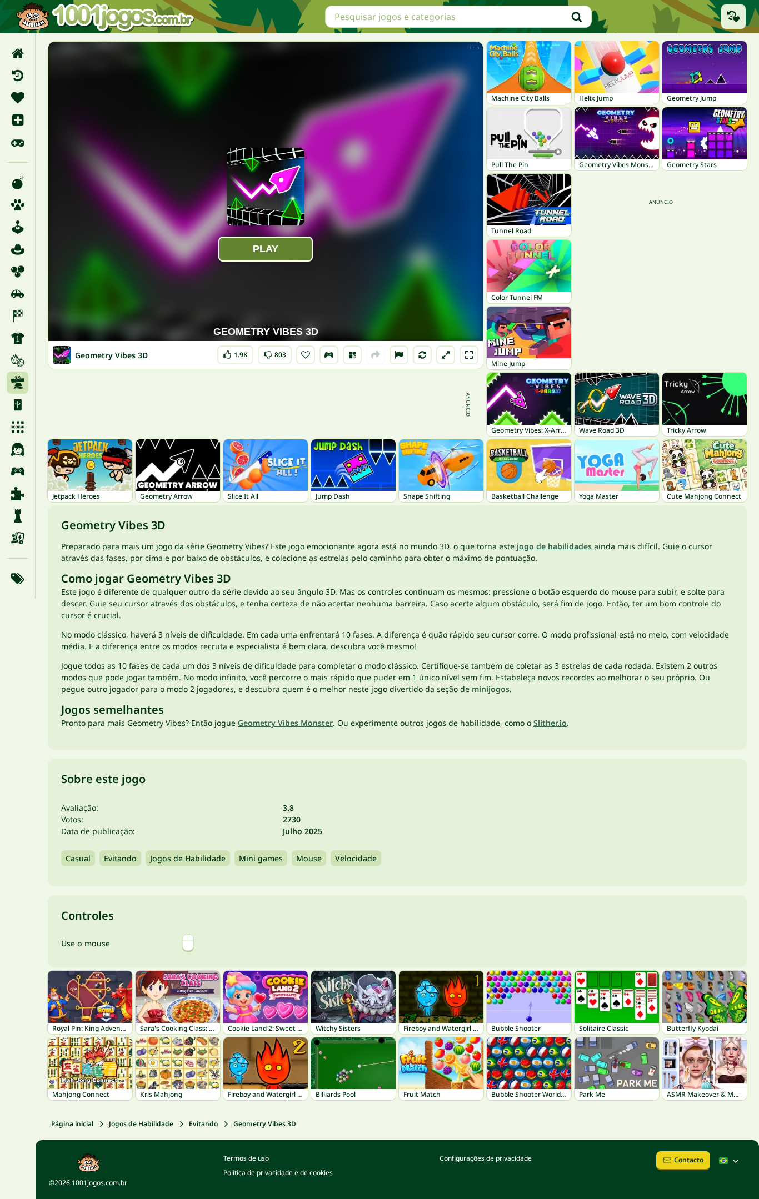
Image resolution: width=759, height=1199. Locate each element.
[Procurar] (576, 17)
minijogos (491, 689)
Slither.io (550, 723)
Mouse (309, 858)
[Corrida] (17, 316)
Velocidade (356, 858)
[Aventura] (17, 249)
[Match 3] (17, 427)
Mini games (261, 858)
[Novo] (17, 120)
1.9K (236, 352)
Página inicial (72, 1123)
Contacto (688, 1160)
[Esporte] (17, 338)
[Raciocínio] (17, 516)
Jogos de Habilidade (188, 858)
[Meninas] (17, 449)
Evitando (120, 858)
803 (275, 352)
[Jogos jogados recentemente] (733, 16)
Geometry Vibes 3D (264, 1123)
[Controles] (328, 354)
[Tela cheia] (469, 354)
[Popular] (17, 142)
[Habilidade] (17, 383)
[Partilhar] (375, 354)
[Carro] (17, 294)
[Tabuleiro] (17, 538)
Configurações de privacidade (486, 1158)
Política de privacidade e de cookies (278, 1172)
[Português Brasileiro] (730, 1160)
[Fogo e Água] (17, 360)
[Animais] (17, 205)
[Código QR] (352, 354)
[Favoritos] (17, 98)
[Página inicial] (17, 53)
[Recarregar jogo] (422, 354)
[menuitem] (17, 53)
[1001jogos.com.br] (104, 16)
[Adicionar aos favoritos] (305, 354)
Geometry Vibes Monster (285, 723)
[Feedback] (399, 354)
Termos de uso (246, 1158)
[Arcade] (17, 227)
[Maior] (445, 354)
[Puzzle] (17, 494)
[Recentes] (17, 75)
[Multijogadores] (17, 471)
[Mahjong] (17, 405)
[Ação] (17, 183)
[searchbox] (458, 17)
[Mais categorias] (17, 579)
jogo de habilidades (554, 546)
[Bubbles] (17, 271)
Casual (78, 858)
